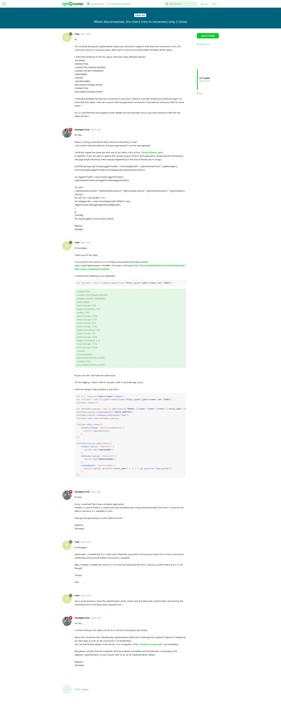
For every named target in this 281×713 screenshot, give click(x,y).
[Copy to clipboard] (183, 282)
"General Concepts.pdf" (151, 644)
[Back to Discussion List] (3, 3)
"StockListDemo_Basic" (152, 152)
